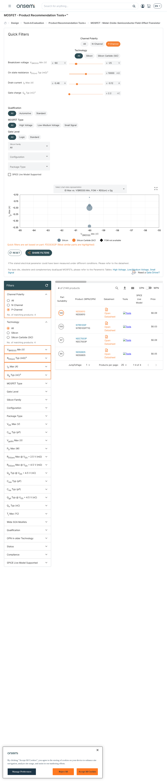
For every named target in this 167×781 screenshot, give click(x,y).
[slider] (76, 64)
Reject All (63, 771)
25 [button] (122, 364)
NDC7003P (81, 338)
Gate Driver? (153, 272)
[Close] (97, 750)
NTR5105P (81, 325)
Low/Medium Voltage (138, 269)
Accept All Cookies (87, 771)
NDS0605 (80, 352)
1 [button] (86, 364)
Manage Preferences (21, 771)
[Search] (117, 288)
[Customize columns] (133, 288)
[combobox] (86, 6)
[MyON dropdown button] (143, 6)
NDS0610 (80, 311)
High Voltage (119, 269)
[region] (53, 762)
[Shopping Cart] (150, 6)
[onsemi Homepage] (26, 6)
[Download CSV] (125, 288)
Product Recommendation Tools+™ (43, 15)
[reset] (47, 285)
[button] (134, 6)
